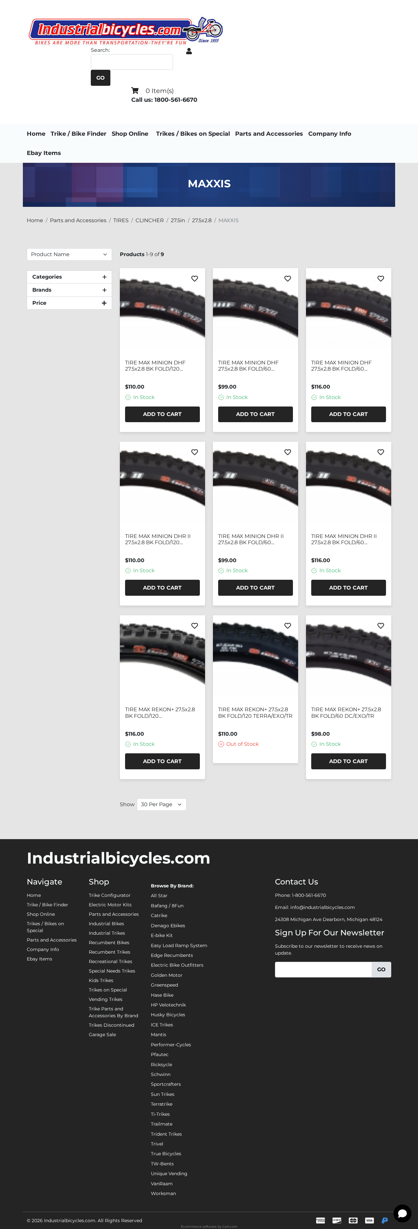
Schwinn (160, 1074)
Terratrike (161, 1104)
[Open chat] (402, 1213)
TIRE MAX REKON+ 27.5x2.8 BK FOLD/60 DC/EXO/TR (346, 712)
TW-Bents (162, 1164)
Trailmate (161, 1124)
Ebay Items (44, 153)
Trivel (157, 1144)
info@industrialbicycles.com (322, 907)
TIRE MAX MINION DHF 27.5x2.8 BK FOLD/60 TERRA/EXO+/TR (341, 366)
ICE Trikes (162, 1025)
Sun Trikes (162, 1094)
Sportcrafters (166, 1084)
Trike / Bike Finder (78, 133)
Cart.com (229, 1226)
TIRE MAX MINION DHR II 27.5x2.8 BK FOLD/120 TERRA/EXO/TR (158, 539)
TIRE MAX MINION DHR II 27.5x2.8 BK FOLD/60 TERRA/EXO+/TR (344, 539)
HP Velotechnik (168, 1005)
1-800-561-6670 (309, 895)
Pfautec (160, 1054)
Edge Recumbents (172, 955)
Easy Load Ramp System (179, 945)
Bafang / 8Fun (167, 906)
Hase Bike (162, 995)
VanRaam (162, 1184)
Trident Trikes (166, 1134)
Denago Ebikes (168, 926)
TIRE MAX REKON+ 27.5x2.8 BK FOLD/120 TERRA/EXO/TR (255, 712)
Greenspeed (164, 985)
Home (36, 133)
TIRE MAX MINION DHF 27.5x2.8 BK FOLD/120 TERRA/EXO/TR (155, 366)
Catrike (159, 915)
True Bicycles (166, 1154)
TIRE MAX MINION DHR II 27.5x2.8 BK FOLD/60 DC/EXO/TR (251, 539)
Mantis (158, 1034)
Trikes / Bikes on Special (193, 133)
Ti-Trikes (160, 1114)
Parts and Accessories (269, 133)
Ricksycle (161, 1065)
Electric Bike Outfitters (177, 965)
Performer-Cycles (171, 1045)
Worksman (163, 1193)
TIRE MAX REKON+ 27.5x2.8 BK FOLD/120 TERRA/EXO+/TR (160, 712)
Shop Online (130, 133)
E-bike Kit (162, 935)
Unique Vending (169, 1173)
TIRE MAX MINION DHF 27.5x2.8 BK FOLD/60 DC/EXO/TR (248, 366)
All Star (159, 896)
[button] (189, 51)
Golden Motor (167, 975)
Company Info (329, 133)
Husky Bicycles (168, 1015)
